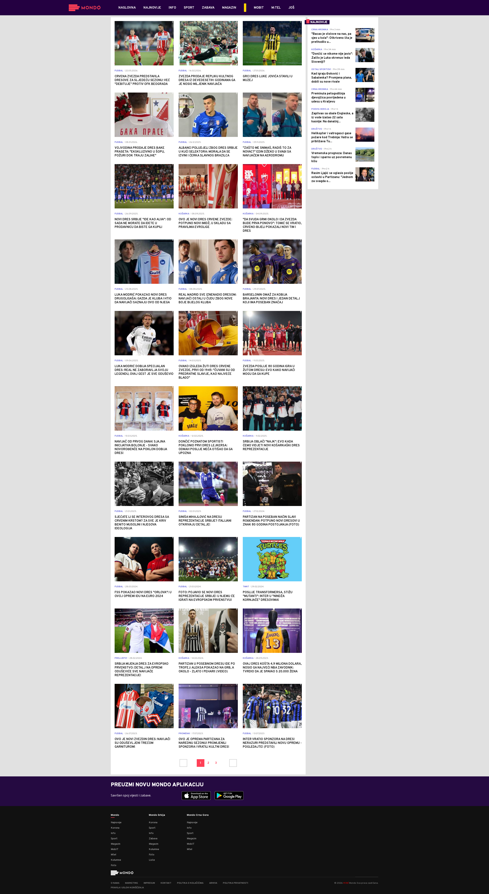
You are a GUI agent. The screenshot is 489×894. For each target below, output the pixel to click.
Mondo (115, 815)
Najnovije (116, 822)
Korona (115, 828)
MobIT (114, 849)
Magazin (115, 844)
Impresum (149, 883)
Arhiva (213, 883)
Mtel (113, 854)
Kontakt (166, 883)
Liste (152, 860)
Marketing (131, 883)
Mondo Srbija (157, 815)
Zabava (153, 838)
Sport (114, 838)
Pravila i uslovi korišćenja (127, 887)
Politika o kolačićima (190, 883)
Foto (113, 865)
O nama (115, 883)
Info (113, 833)
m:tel (346, 882)
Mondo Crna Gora (198, 815)
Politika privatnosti (235, 883)
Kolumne (116, 860)
